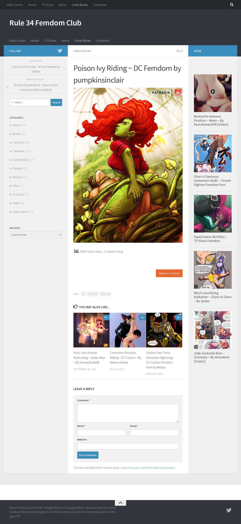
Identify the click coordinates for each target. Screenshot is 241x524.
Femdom (18, 168)
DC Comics (93, 293)
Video (16, 203)
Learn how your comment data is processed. (148, 467)
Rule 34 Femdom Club (45, 22)
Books (16, 134)
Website (82, 439)
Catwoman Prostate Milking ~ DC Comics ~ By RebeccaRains (125, 357)
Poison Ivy (105, 293)
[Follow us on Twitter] (60, 50)
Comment (83, 400)
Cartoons (18, 142)
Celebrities (99, 5)
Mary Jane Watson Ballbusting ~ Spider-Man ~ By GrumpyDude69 (89, 357)
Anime (62, 5)
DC (83, 293)
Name (81, 426)
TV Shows (47, 5)
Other (16, 186)
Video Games (14, 5)
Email (134, 426)
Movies (32, 5)
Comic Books (80, 5)
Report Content (169, 273)
